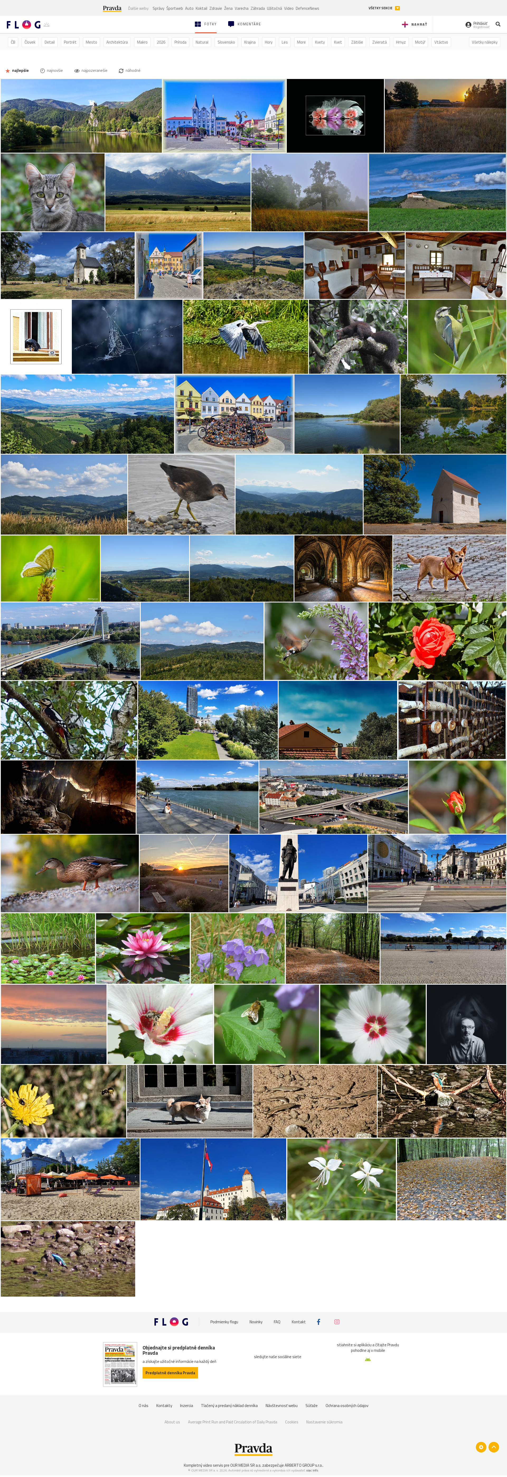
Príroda (180, 42)
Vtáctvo (441, 42)
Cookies (291, 1422)
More (301, 42)
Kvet (338, 42)
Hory (269, 42)
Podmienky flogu (224, 1322)
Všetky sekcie (381, 8)
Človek (30, 42)
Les (285, 42)
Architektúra (117, 42)
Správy (158, 8)
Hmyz (401, 42)
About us (172, 1422)
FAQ (277, 1322)
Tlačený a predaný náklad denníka (229, 1405)
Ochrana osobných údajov (347, 1405)
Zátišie (357, 42)
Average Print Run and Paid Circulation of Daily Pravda (232, 1422)
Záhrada (258, 8)
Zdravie (215, 8)
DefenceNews (307, 8)
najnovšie (54, 70)
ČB (13, 42)
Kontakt (299, 1322)
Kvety (320, 42)
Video (289, 8)
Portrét (70, 42)
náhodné (132, 70)
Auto (189, 8)
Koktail (201, 8)
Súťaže (312, 1405)
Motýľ (420, 42)
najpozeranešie (94, 70)
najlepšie (20, 70)
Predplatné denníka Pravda (170, 1373)
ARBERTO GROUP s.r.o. (304, 1465)
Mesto (91, 42)
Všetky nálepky (484, 42)
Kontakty (164, 1405)
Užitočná (274, 8)
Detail (50, 42)
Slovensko (226, 42)
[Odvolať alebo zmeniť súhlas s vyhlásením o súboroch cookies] (481, 1447)
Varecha (241, 8)
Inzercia (186, 1405)
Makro (142, 42)
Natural (202, 42)
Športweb (174, 8)
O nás (143, 1405)
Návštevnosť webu (282, 1405)
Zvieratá (379, 42)
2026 (161, 42)
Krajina (250, 42)
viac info (312, 1470)
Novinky (256, 1322)
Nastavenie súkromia (324, 1422)
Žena (228, 8)
